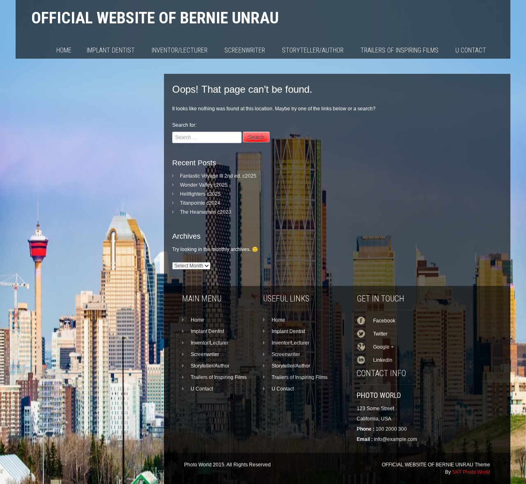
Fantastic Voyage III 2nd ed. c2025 (218, 176)
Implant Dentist (111, 50)
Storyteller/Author (313, 50)
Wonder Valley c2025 (204, 185)
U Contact (470, 50)
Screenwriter (244, 50)
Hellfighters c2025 (200, 194)
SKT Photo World (471, 472)
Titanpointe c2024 (200, 203)
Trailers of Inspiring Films (399, 50)
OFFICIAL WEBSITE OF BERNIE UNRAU (155, 17)
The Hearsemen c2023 (205, 212)
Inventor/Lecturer (180, 50)
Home (64, 50)
